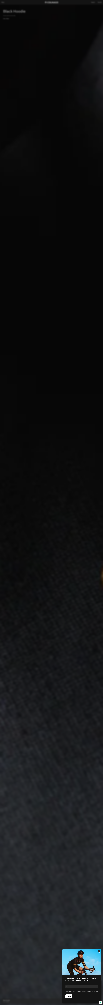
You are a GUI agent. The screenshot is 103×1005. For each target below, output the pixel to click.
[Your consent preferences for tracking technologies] (100, 1002)
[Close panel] (99, 951)
